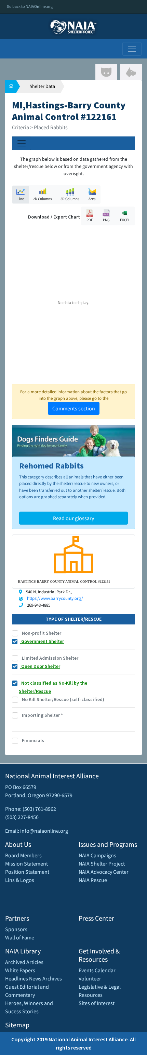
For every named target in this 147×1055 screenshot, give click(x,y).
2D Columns (42, 198)
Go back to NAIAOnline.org (30, 6)
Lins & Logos (19, 879)
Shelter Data (42, 86)
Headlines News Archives (33, 978)
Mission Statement (26, 863)
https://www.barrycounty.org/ (55, 598)
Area (92, 198)
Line (20, 198)
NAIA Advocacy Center (104, 871)
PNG (106, 219)
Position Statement (27, 871)
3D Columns (70, 198)
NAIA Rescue (93, 879)
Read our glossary (73, 518)
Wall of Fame (19, 937)
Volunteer (90, 978)
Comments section (73, 408)
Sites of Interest (97, 1003)
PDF (89, 219)
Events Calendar (97, 970)
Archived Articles (24, 962)
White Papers (20, 970)
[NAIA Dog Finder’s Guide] (73, 441)
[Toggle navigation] (132, 49)
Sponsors (16, 929)
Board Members (23, 855)
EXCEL (125, 219)
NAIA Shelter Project (102, 863)
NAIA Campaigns (97, 855)
